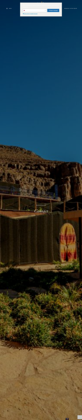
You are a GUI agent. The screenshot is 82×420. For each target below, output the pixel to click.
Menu (10, 8)
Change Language (53, 10)
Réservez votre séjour (70, 8)
